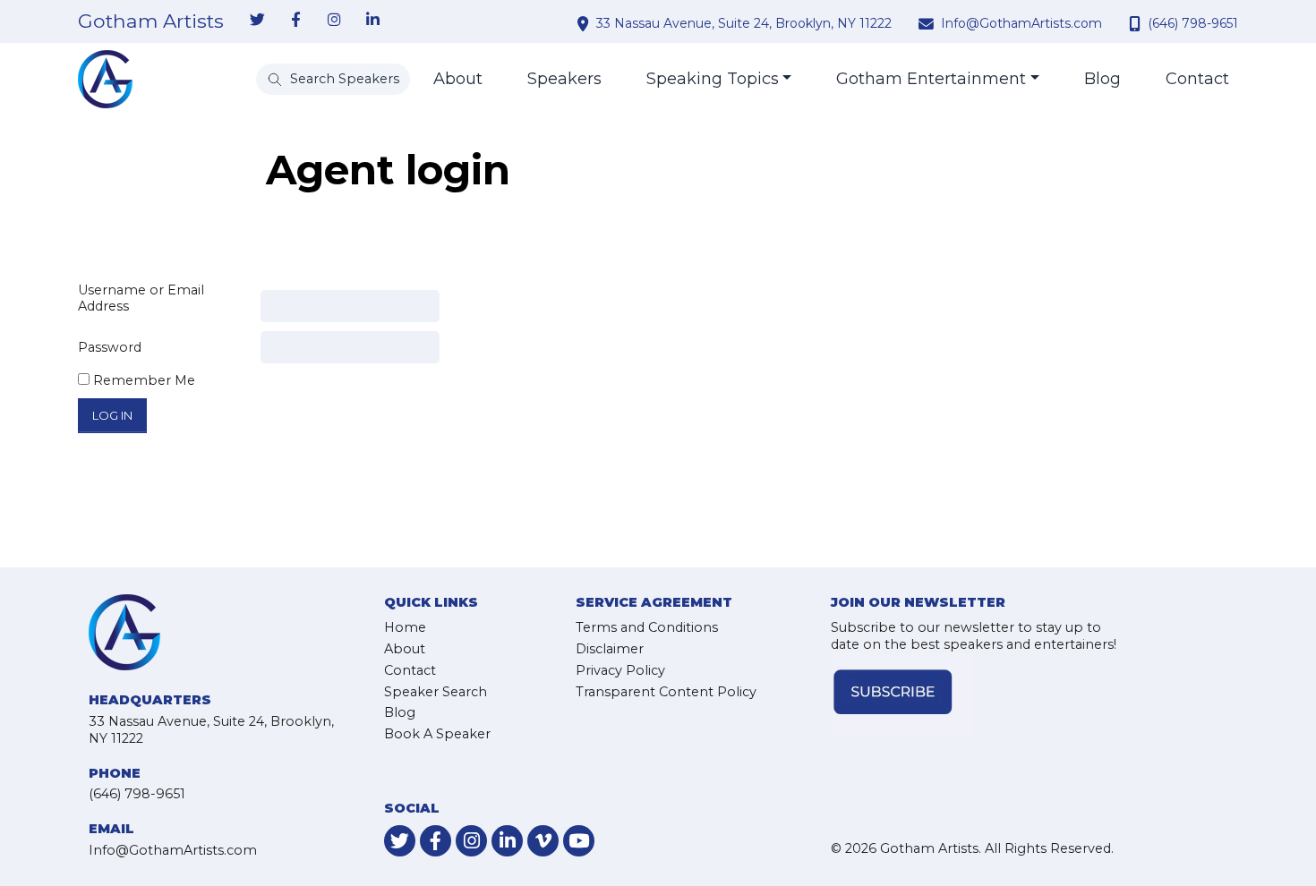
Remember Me (142, 380)
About (458, 79)
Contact (1197, 79)
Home (405, 627)
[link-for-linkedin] (372, 20)
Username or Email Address (141, 298)
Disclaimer (610, 649)
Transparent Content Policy (666, 692)
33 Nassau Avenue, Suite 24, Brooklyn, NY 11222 (744, 23)
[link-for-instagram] (333, 20)
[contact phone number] (1137, 23)
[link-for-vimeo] (543, 840)
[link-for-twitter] (256, 20)
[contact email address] (928, 23)
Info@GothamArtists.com (1021, 23)
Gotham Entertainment (931, 79)
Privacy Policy (620, 670)
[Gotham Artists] (105, 79)
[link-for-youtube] (578, 840)
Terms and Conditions (647, 627)
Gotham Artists (151, 21)
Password (109, 347)
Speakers (564, 79)
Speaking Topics (712, 79)
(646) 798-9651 (1193, 23)
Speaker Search (435, 692)
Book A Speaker (437, 734)
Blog (1102, 79)
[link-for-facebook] (295, 20)
